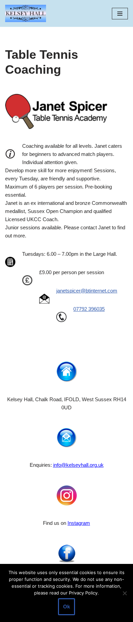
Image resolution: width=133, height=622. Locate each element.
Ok (66, 606)
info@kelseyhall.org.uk (78, 465)
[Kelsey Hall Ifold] (25, 13)
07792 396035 (89, 309)
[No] (124, 593)
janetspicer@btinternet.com (86, 291)
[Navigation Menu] (120, 13)
